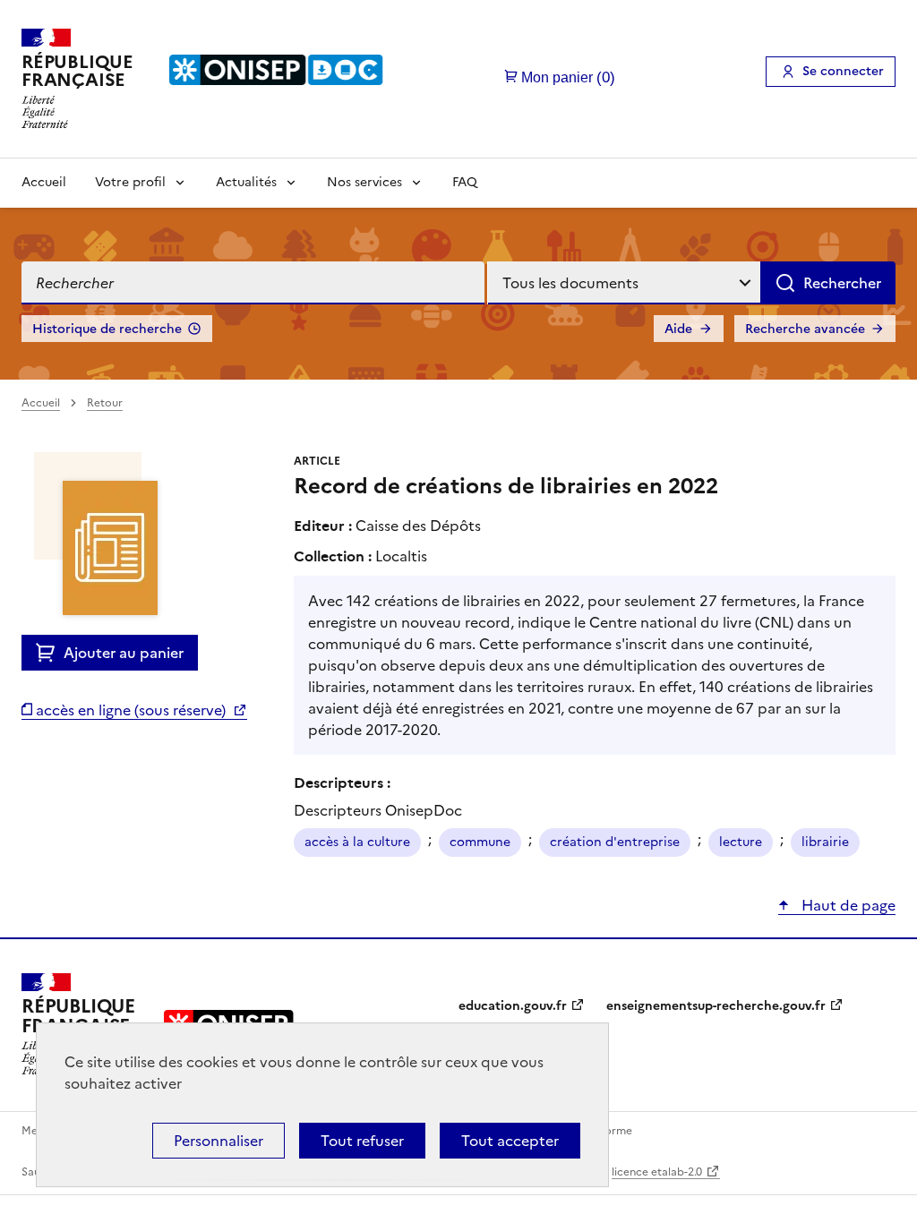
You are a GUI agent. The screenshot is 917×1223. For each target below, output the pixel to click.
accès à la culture (357, 842)
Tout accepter (510, 1140)
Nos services (364, 182)
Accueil (43, 182)
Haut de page (847, 905)
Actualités (246, 182)
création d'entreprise (615, 842)
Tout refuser (362, 1140)
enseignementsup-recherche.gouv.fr (716, 1005)
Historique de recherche (107, 329)
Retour (105, 403)
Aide (678, 329)
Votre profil (130, 182)
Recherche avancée (805, 329)
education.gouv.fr (512, 1005)
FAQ (464, 182)
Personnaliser (218, 1140)
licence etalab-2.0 (657, 1172)
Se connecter (843, 71)
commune (480, 842)
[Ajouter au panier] (50, 653)
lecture (740, 842)
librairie (825, 842)
